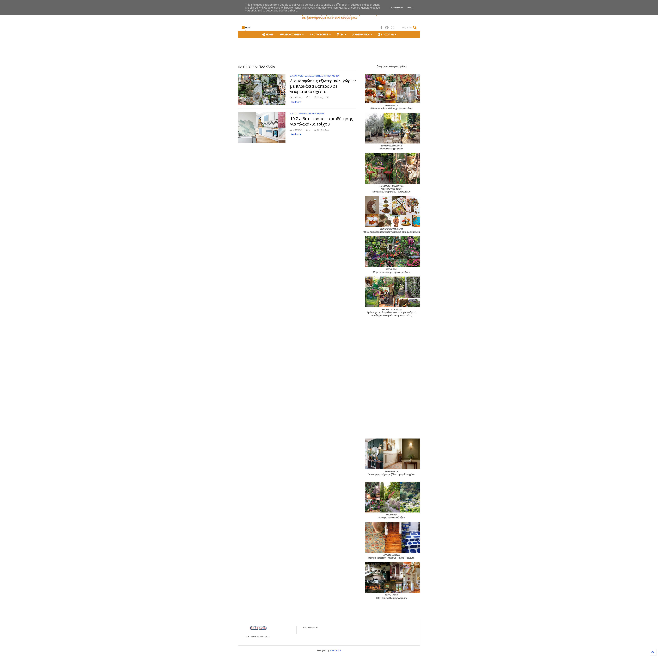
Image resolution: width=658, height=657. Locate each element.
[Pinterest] (386, 27)
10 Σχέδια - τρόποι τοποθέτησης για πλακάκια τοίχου (321, 121)
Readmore (296, 102)
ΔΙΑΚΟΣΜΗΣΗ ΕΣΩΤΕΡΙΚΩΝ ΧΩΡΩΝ (307, 113)
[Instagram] (392, 27)
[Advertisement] (300, 51)
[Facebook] (381, 27)
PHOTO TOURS (319, 34)
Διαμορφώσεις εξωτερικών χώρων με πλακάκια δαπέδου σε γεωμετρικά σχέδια (323, 86)
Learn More (396, 8)
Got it (410, 8)
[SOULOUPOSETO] (329, 20)
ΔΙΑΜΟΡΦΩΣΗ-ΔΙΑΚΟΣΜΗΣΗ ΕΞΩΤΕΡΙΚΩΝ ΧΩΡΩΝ (314, 75)
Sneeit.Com (335, 650)
